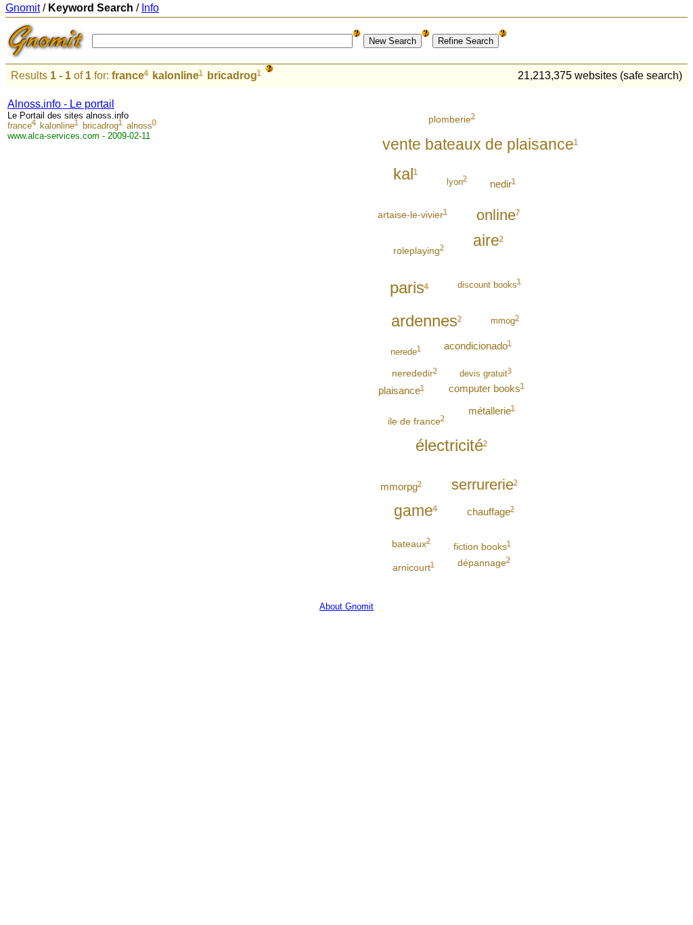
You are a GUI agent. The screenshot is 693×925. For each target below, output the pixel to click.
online (496, 215)
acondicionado (476, 345)
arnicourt (411, 567)
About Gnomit (346, 606)
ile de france (414, 421)
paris (407, 287)
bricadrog (232, 75)
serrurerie (482, 484)
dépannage (481, 562)
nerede (403, 352)
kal (403, 174)
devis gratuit (484, 373)
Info (150, 8)
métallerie (489, 410)
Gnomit (22, 8)
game (413, 510)
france (128, 75)
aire (486, 240)
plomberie (449, 119)
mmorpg (399, 486)
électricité (449, 445)
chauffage (488, 511)
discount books (487, 285)
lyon (455, 182)
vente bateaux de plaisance (478, 144)
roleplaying (416, 250)
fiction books (480, 546)
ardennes (424, 320)
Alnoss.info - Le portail (60, 104)
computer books (484, 388)
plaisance (399, 390)
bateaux (409, 543)
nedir (501, 184)
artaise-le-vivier (410, 214)
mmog (503, 321)
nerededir (412, 373)
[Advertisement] (631, 292)
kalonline (175, 75)
